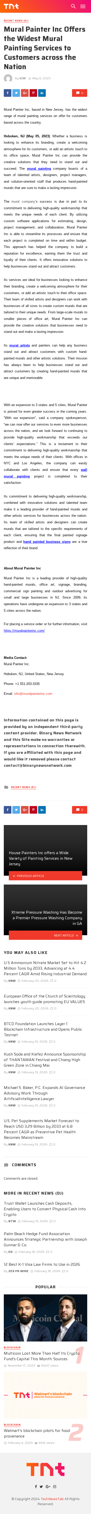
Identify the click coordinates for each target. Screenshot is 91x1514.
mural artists (19, 345)
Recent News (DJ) (16, 21)
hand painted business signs (47, 542)
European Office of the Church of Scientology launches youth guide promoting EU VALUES (44, 999)
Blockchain (12, 1347)
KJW (22, 78)
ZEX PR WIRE (18, 1271)
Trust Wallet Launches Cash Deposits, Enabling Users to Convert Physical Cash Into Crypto (45, 1209)
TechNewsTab (52, 1499)
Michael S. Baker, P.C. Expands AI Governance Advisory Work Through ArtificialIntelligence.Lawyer (44, 1093)
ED (10, 1251)
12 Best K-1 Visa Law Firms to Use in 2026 (42, 1264)
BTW (12, 1221)
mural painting (39, 168)
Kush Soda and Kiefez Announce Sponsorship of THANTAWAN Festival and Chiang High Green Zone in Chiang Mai (45, 1059)
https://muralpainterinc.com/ (24, 631)
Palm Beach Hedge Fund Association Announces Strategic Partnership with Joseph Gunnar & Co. (45, 1239)
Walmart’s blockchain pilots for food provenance (37, 1433)
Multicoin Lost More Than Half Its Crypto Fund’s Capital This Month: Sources (42, 1356)
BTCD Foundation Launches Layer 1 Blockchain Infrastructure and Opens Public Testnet (43, 1029)
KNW (12, 980)
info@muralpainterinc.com (33, 694)
